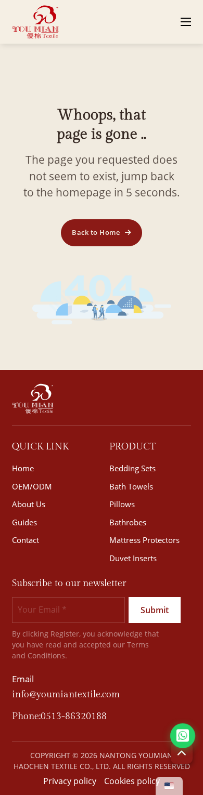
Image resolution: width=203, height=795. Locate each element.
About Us (28, 504)
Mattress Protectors (144, 540)
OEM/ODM (32, 486)
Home (23, 468)
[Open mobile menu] (186, 22)
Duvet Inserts (133, 558)
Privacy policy (69, 781)
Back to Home (96, 232)
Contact (25, 540)
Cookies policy (132, 781)
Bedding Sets (132, 468)
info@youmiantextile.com (66, 694)
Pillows (122, 504)
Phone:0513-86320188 (59, 716)
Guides (24, 522)
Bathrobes (127, 522)
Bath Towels (131, 486)
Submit (155, 610)
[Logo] (35, 21)
